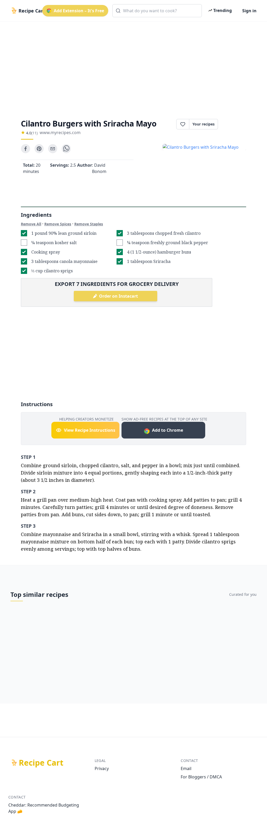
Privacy (102, 768)
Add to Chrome (167, 430)
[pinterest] (39, 148)
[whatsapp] (66, 148)
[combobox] (157, 10)
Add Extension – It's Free (79, 11)
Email (186, 768)
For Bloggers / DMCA (201, 777)
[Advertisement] (133, 65)
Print (234, 124)
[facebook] (25, 148)
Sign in (249, 11)
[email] (52, 148)
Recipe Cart (41, 762)
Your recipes (203, 124)
